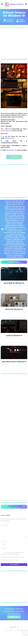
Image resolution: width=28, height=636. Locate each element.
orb (18, 220)
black (23, 206)
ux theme (10, 246)
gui (20, 213)
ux (7, 246)
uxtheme (20, 246)
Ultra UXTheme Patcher (13, 241)
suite (16, 236)
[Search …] (26, 4)
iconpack (14, 215)
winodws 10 (20, 257)
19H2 (13, 203)
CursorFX (12, 211)
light (23, 217)
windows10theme (18, 255)
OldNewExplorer (10, 150)
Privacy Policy (20, 630)
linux (7, 218)
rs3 (20, 229)
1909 (6, 203)
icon (10, 215)
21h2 (14, 204)
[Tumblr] (15, 627)
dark (12, 213)
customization (19, 211)
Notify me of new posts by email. (10, 560)
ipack (20, 217)
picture (21, 222)
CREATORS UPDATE (20, 209)
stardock (20, 234)
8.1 (22, 204)
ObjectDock (14, 220)
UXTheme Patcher (9, 138)
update (23, 244)
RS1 (15, 229)
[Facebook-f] (10, 627)
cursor (8, 211)
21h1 (11, 204)
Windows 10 (22, 21)
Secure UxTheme (17, 230)
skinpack (11, 234)
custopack (7, 213)
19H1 (9, 203)
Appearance (8, 206)
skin (8, 234)
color (23, 208)
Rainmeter (8, 225)
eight (15, 213)
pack (23, 220)
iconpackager (20, 215)
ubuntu (23, 239)
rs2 (18, 229)
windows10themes (11, 257)
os (20, 220)
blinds (6, 208)
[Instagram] (17, 627)
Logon (10, 218)
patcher (17, 222)
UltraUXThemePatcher (15, 244)
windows (23, 253)
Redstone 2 (21, 225)
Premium (13, 224)
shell (18, 232)
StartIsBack (8, 236)
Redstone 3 (8, 227)
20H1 (22, 203)
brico (10, 208)
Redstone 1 (15, 225)
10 (5, 201)
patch (12, 222)
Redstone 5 (21, 227)
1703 (11, 201)
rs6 (8, 230)
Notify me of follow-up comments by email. (13, 557)
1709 (14, 201)
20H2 (7, 204)
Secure (11, 230)
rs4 (22, 229)
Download (14, 157)
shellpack (22, 232)
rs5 (25, 229)
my (18, 218)
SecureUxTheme (8, 232)
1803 (17, 201)
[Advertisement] (14, 43)
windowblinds (16, 253)
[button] (2, 4)
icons (6, 217)
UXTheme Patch (8, 248)
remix (5, 229)
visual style (14, 251)
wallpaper (6, 253)
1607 (8, 201)
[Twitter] (12, 627)
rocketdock (11, 229)
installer (10, 217)
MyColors (7, 220)
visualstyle (21, 251)
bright (19, 208)
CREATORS (11, 209)
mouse (14, 218)
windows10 (10, 255)
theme (20, 236)
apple (13, 206)
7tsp (18, 204)
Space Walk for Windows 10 (14, 283)
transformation (16, 239)
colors (6, 209)
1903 (23, 201)
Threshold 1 (17, 238)
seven (15, 232)
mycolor (21, 218)
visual (9, 251)
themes (11, 238)
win (11, 253)
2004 (16, 203)
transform (8, 239)
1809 (20, 201)
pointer (9, 224)
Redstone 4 (15, 227)
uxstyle (16, 246)
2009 (19, 203)
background (18, 206)
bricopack (14, 208)
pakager (8, 222)
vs (24, 251)
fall (18, 213)
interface (15, 217)
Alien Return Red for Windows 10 (14, 361)
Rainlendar (20, 224)
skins (16, 234)
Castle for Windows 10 (14, 335)
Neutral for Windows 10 (14, 309)
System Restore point (6, 130)
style (13, 236)
